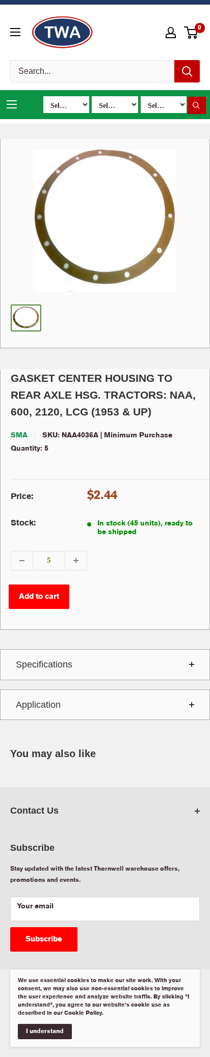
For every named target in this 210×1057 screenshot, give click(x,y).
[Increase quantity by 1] (76, 560)
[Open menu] (15, 32)
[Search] (187, 71)
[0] (191, 32)
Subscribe (43, 939)
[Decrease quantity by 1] (22, 560)
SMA (19, 435)
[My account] (171, 32)
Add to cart (39, 596)
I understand (45, 1031)
